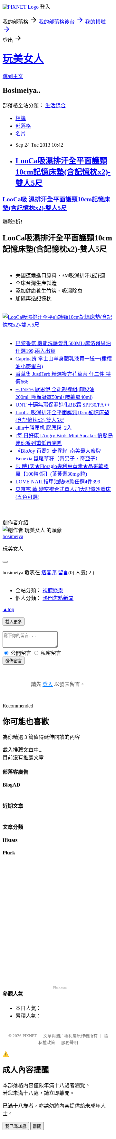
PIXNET (30, 1035)
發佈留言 (13, 660)
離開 (37, 1126)
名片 (20, 133)
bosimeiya (13, 536)
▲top (8, 609)
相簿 (20, 118)
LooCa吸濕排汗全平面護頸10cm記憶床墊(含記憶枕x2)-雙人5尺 (63, 172)
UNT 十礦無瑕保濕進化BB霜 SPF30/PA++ (62, 405)
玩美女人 (23, 58)
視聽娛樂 (53, 590)
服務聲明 (69, 1042)
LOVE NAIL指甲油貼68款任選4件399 (57, 481)
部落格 (23, 126)
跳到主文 (13, 76)
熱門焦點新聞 (58, 598)
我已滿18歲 (15, 1126)
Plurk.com (60, 987)
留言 (63, 572)
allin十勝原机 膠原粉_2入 (43, 428)
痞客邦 (49, 572)
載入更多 (13, 621)
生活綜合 (55, 105)
